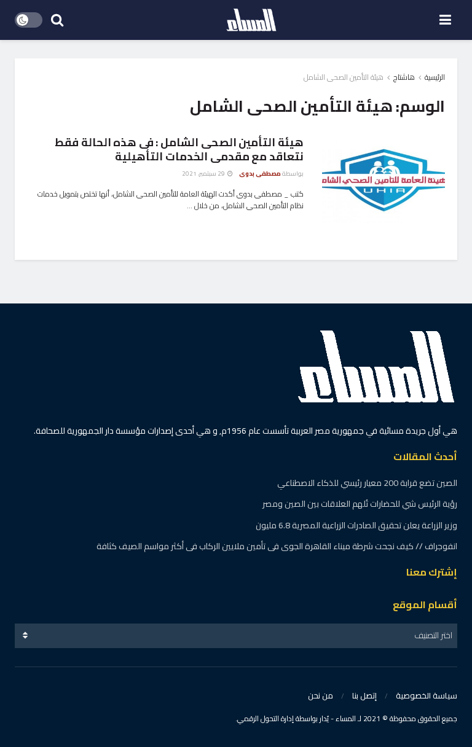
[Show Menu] (445, 20)
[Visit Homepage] (251, 20)
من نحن (320, 695)
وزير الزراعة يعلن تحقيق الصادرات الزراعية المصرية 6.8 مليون (356, 525)
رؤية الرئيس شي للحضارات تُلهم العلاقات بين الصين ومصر (359, 504)
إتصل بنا (364, 695)
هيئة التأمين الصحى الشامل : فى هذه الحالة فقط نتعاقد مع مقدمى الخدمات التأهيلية (179, 149)
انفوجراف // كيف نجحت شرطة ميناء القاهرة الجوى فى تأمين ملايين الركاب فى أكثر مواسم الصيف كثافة (276, 546)
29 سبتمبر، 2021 (204, 173)
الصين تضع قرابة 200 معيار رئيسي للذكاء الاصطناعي (367, 483)
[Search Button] (57, 20)
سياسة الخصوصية (426, 695)
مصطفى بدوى (260, 173)
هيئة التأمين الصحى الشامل (344, 77)
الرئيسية (435, 77)
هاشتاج (404, 77)
